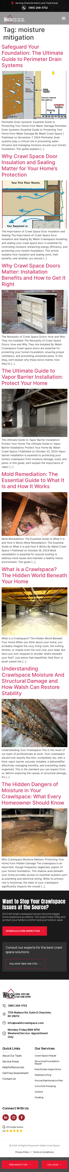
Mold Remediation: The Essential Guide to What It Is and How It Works (33, 480)
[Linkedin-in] (5, 1117)
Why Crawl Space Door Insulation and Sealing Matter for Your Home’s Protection (29, 165)
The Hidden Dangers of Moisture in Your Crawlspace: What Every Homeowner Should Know (33, 793)
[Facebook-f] (21, 1117)
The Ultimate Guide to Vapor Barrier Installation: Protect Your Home (32, 377)
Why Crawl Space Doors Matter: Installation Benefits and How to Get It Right (34, 275)
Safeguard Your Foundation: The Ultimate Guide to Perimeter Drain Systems (32, 56)
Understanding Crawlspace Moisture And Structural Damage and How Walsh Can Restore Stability (33, 680)
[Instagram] (13, 1117)
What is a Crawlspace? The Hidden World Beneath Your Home (34, 575)
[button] (64, 18)
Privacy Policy (22, 1152)
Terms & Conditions (43, 1152)
